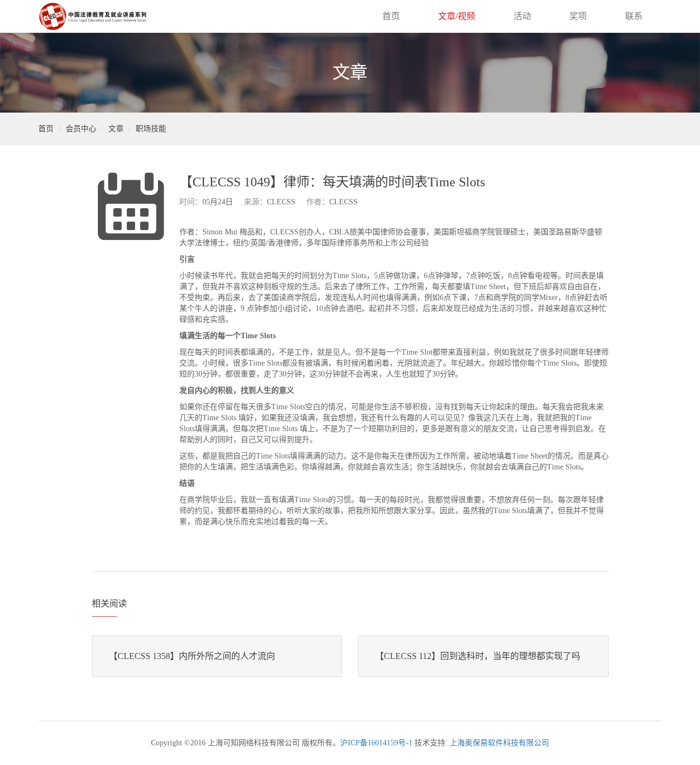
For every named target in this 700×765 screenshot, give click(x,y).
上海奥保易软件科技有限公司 (499, 743)
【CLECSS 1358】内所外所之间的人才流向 (192, 656)
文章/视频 (456, 16)
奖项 (578, 16)
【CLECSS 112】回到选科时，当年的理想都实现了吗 (477, 656)
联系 (634, 16)
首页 (391, 16)
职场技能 (151, 129)
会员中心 (81, 129)
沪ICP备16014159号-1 (376, 743)
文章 (116, 129)
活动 (522, 16)
